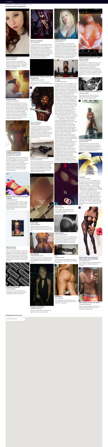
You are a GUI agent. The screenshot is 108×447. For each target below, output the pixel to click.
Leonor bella (34, 223)
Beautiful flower (11, 247)
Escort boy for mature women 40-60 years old (41, 77)
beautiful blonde (11, 99)
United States (17, 4)
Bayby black (58, 206)
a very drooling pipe (85, 140)
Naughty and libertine (37, 307)
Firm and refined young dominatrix (89, 91)
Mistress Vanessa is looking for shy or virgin (66, 79)
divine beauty (34, 254)
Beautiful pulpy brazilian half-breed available (17, 197)
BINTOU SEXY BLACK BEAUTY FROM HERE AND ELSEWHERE (88, 258)
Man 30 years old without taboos (89, 302)
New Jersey (23, 4)
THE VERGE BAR (9, 1)
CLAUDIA (82, 177)
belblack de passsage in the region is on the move (90, 58)
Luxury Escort (59, 233)
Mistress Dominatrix (36, 41)
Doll (56, 256)
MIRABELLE (58, 296)
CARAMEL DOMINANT (13, 287)
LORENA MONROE (60, 40)
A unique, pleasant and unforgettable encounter (13, 153)
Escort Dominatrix (11, 57)
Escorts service (9, 4)
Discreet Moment (35, 123)
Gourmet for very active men (39, 158)
